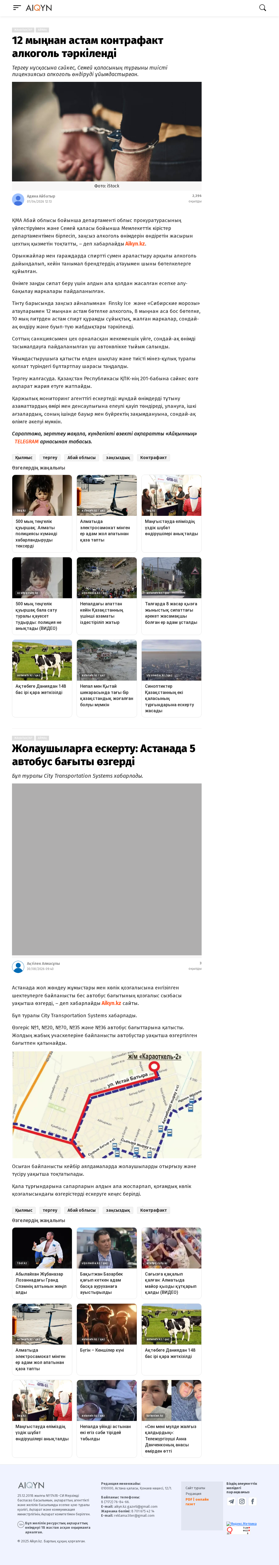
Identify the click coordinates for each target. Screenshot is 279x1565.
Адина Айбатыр (41, 196)
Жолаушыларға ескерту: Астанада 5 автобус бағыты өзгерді (103, 755)
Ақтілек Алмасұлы (43, 963)
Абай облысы (82, 457)
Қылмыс (23, 457)
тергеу (50, 457)
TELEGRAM (26, 441)
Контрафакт (153, 457)
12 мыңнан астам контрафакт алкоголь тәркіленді (87, 47)
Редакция (193, 1494)
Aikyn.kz (134, 244)
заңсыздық (118, 457)
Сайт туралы (195, 1488)
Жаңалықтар (23, 30)
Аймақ (42, 30)
